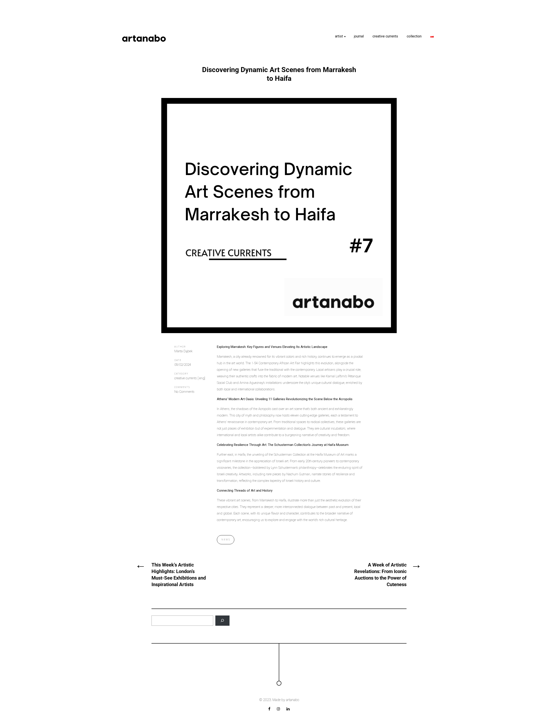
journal (359, 36)
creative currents (385, 36)
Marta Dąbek (183, 351)
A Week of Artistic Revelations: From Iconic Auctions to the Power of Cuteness (380, 574)
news (225, 539)
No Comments (184, 392)
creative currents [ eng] (189, 378)
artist (340, 37)
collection (414, 36)
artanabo (292, 700)
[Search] (222, 620)
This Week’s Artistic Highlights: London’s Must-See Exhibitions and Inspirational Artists (178, 574)
